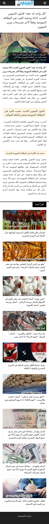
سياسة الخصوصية (24, 516)
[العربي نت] (24, 3)
